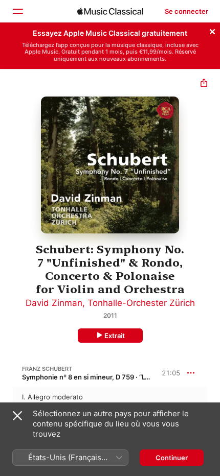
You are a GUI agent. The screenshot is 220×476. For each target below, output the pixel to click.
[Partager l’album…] (204, 84)
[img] (110, 11)
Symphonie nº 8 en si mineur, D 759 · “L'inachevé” (100, 377)
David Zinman (54, 303)
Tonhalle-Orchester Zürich (141, 303)
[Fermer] (212, 30)
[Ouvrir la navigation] (17, 11)
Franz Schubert (47, 368)
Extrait (114, 335)
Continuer (172, 458)
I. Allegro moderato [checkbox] (52, 397)
